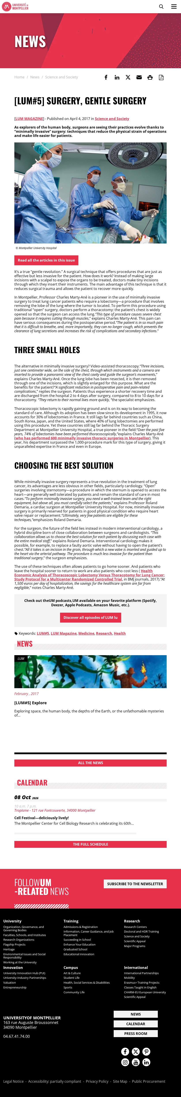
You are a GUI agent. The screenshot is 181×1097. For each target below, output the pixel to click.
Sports (68, 987)
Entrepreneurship (14, 987)
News (136, 1014)
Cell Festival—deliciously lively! (41, 817)
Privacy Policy (97, 1081)
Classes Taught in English (140, 987)
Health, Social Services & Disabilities (87, 983)
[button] (139, 77)
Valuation (9, 983)
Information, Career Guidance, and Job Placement (89, 933)
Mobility (129, 978)
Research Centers (135, 927)
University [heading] (12, 921)
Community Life (74, 992)
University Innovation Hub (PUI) (24, 973)
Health (120, 633)
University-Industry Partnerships (24, 978)
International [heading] (136, 968)
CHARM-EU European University (145, 992)
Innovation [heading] (13, 968)
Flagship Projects (14, 944)
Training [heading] (71, 921)
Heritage (9, 949)
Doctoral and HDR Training (141, 931)
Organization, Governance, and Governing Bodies (23, 928)
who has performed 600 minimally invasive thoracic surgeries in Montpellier (82, 438)
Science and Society (112, 118)
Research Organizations (18, 940)
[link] (105, 77)
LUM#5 (43, 633)
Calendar (135, 1023)
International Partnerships (141, 973)
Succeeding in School (77, 940)
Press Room (135, 1033)
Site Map (120, 1081)
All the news (90, 762)
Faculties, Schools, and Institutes (24, 935)
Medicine (86, 633)
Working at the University (20, 962)
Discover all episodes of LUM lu (91, 617)
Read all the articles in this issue (46, 260)
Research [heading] (132, 921)
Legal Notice (13, 1081)
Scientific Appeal (134, 941)
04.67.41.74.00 (16, 1036)
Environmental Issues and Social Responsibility (24, 955)
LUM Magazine (29, 118)
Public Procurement (148, 1081)
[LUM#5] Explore (30, 702)
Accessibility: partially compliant (54, 1081)
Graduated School (75, 949)
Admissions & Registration (81, 927)
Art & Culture (72, 973)
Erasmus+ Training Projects (141, 983)
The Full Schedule (90, 844)
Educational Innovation (79, 954)
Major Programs (134, 946)
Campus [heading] (71, 968)
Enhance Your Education (80, 944)
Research (104, 633)
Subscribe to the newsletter (135, 883)
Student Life (71, 978)
